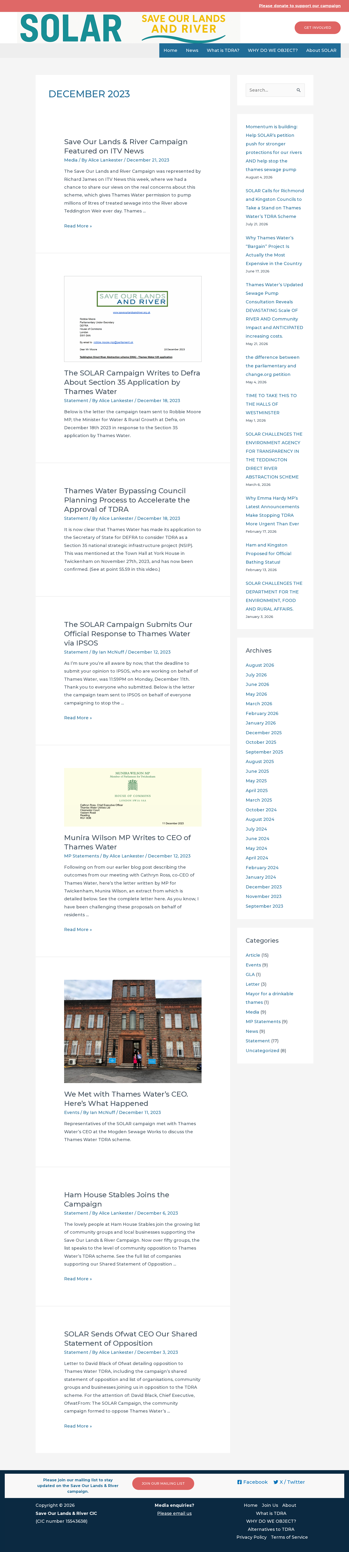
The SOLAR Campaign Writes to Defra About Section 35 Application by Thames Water (132, 382)
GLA (250, 974)
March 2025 (259, 800)
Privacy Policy (251, 1537)
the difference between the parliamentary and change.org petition (273, 366)
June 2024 (257, 838)
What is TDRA (271, 1513)
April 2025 (257, 790)
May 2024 (256, 848)
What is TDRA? (223, 50)
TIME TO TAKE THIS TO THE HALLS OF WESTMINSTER (271, 404)
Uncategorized (262, 1050)
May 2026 (256, 694)
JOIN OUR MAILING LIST (163, 1483)
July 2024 (256, 829)
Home (170, 50)
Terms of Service (289, 1537)
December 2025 (264, 732)
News (192, 50)
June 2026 (257, 684)
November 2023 (264, 896)
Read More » (78, 226)
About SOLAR (321, 50)
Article (253, 955)
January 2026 (261, 723)
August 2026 (260, 665)
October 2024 (261, 810)
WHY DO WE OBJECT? (273, 50)
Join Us (270, 1505)
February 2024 (262, 867)
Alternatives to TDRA (271, 1529)
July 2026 (256, 675)
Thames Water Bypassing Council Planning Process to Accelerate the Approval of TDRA (127, 500)
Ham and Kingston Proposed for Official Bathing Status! (268, 553)
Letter (253, 984)
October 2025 (261, 742)
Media (71, 160)
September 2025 (264, 752)
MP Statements (81, 856)
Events (71, 1112)
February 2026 (262, 713)
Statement (76, 400)
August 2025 (260, 761)
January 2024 (261, 877)
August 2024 (260, 819)
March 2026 (259, 703)
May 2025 (256, 780)
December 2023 (264, 887)
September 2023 (264, 906)
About (289, 1505)
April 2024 (257, 858)
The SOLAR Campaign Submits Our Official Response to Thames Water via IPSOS (128, 633)
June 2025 (257, 771)
